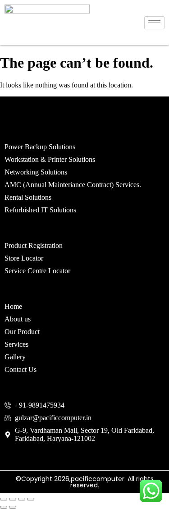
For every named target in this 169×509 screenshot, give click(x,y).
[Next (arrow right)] (12, 507)
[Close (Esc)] (30, 499)
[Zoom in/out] (3, 499)
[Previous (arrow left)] (3, 507)
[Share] (21, 499)
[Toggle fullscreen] (12, 499)
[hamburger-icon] (154, 22)
